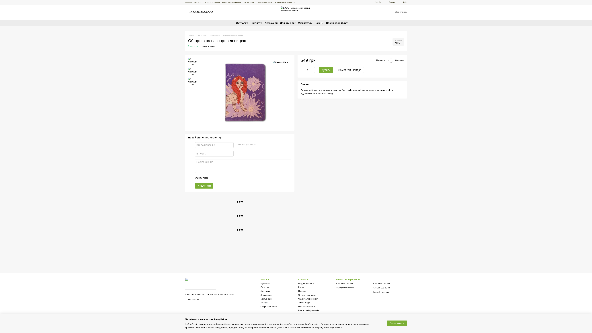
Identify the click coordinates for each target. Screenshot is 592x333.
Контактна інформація (285, 2)
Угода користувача (333, 327)
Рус (380, 2)
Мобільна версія (195, 299)
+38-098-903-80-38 (201, 12)
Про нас (197, 2)
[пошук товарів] (353, 23)
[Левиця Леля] (280, 62)
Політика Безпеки (264, 2)
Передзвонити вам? (345, 288)
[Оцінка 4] (228, 178)
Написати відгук (208, 46)
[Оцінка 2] (218, 178)
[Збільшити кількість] (312, 70)
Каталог (188, 2)
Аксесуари (271, 23)
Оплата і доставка (212, 2)
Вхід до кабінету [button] (306, 283)
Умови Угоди (249, 2)
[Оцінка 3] (223, 178)
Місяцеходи (305, 23)
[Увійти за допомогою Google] (264, 144)
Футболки (242, 23)
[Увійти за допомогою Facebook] (259, 144)
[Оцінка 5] (233, 178)
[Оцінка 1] (213, 178)
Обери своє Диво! (337, 23)
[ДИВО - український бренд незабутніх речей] (200, 284)
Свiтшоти (256, 23)
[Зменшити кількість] (303, 70)
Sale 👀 (319, 23)
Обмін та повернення (231, 2)
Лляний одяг (288, 23)
